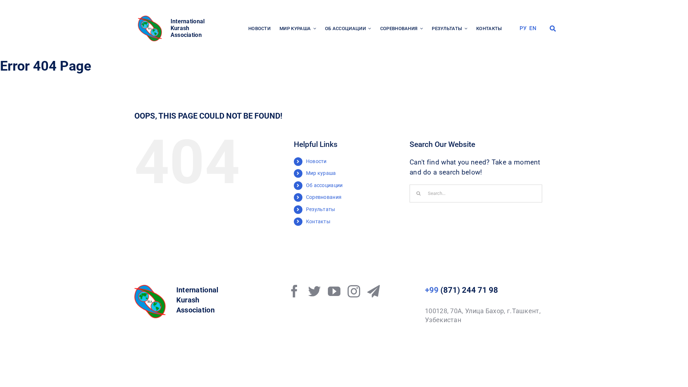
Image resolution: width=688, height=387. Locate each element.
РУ (523, 28)
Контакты (318, 221)
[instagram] (354, 291)
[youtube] (334, 291)
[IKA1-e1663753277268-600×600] (151, 18)
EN (532, 28)
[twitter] (314, 291)
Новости (316, 161)
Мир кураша (321, 173)
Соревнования (324, 197)
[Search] (553, 29)
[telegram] (373, 291)
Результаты (320, 209)
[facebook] (294, 291)
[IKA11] (150, 288)
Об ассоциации (324, 185)
